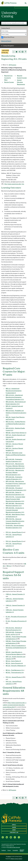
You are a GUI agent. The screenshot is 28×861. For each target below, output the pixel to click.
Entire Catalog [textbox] (5, 31)
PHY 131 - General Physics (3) (14, 677)
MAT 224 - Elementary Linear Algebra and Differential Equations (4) (15, 455)
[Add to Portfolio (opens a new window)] (16, 51)
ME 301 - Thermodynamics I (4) (15, 672)
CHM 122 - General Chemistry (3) (15, 605)
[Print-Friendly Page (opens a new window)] (22, 51)
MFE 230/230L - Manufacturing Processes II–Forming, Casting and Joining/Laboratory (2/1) (15, 483)
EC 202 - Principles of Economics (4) (16, 621)
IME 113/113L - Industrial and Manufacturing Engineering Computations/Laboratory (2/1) (15, 397)
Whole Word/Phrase (9, 37)
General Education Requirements (21, 82)
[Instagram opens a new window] (2, 837)
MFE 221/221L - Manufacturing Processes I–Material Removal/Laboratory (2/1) (15, 472)
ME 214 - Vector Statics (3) (13, 661)
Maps (14, 827)
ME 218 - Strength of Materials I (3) (16, 665)
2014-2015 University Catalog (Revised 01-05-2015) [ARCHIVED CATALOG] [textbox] (13, 23)
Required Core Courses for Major (8, 78)
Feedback (3, 850)
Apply (14, 824)
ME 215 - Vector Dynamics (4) (14, 663)
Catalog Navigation (8, 45)
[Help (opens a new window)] (25, 51)
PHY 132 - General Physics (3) (14, 532)
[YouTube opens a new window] (11, 837)
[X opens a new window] (19, 837)
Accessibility (15, 850)
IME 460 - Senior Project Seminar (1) (16, 432)
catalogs (9, 856)
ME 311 (9, 566)
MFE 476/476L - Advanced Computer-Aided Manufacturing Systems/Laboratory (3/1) (15, 521)
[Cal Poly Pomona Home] (8, 3)
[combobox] (14, 23)
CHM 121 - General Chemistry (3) (15, 594)
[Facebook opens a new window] (15, 837)
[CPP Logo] (11, 818)
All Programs (12, 65)
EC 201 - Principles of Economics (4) (16, 616)
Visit (14, 829)
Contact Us (14, 832)
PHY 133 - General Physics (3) (14, 541)
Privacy (9, 850)
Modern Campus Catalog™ (16, 858)
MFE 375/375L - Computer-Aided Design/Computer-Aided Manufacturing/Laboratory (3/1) (15, 499)
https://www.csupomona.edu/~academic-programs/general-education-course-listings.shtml (14, 705)
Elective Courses (9, 82)
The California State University (13, 847)
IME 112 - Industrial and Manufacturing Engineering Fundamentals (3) (13, 391)
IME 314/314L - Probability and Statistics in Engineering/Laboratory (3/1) (16, 413)
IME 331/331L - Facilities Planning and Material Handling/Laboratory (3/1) (15, 424)
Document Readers (22, 850)
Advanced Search (6, 41)
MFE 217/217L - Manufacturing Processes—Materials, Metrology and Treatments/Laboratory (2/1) (15, 466)
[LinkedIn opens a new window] (7, 837)
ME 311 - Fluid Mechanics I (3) (14, 670)
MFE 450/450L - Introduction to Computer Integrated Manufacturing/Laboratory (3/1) (15, 510)
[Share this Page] (19, 52)
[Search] (26, 34)
